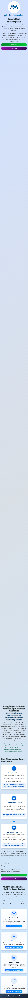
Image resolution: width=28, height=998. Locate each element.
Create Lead (14, 875)
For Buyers (14, 44)
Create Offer (14, 878)
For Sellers (14, 48)
